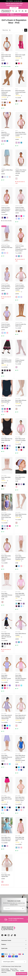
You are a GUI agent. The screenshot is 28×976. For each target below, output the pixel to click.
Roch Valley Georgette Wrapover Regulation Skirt (20, 557)
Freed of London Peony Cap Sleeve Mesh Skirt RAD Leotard (19, 288)
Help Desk (3, 972)
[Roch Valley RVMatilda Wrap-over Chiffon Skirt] (6, 743)
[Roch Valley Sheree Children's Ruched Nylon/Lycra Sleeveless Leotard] (20, 743)
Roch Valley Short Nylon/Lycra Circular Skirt (6, 799)
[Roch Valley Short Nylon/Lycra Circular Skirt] (6, 785)
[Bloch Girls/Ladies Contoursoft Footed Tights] (20, 78)
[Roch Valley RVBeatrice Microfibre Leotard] (6, 663)
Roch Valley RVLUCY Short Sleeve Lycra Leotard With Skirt (20, 717)
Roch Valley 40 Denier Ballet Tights (20, 401)
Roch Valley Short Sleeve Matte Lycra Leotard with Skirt (6, 839)
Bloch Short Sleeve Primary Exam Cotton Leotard (20, 134)
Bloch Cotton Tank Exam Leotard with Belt (6, 56)
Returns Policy (13, 969)
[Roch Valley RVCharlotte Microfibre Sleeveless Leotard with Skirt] (20, 663)
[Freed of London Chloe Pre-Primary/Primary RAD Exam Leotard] (20, 233)
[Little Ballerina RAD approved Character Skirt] (6, 348)
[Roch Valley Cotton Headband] (20, 465)
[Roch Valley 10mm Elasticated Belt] (6, 388)
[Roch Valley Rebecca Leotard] (20, 621)
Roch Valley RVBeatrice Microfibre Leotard (6, 677)
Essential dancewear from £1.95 (14, 5)
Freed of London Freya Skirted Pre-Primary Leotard (5, 287)
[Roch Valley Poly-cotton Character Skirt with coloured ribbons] (6, 621)
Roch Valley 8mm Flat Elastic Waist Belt (6, 439)
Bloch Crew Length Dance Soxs (20, 55)
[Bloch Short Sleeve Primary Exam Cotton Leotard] (20, 120)
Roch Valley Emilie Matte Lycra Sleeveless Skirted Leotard (6, 558)
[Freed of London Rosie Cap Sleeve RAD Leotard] (6, 312)
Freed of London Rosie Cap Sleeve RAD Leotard (5, 326)
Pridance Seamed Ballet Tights (19, 361)
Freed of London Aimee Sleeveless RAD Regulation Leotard (5, 210)
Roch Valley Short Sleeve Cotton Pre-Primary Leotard (20, 799)
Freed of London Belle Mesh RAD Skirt (6, 246)
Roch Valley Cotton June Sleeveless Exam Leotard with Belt (6, 517)
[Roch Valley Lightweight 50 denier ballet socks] (6, 581)
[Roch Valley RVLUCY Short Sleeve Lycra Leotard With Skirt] (20, 703)
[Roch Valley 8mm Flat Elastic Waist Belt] (6, 426)
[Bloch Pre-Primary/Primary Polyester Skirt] (6, 120)
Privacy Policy (15, 970)
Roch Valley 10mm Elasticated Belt (6, 401)
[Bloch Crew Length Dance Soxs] (20, 42)
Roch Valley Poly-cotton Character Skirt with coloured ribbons (6, 636)
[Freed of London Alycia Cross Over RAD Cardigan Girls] (20, 195)
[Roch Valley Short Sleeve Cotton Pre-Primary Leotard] (20, 785)
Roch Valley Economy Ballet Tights (20, 515)
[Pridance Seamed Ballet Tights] (20, 348)
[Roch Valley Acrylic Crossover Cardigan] (20, 426)
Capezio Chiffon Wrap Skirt (6, 170)
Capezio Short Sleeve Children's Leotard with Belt (20, 171)
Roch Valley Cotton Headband (20, 478)
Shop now (14, 7)
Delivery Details (5, 969)
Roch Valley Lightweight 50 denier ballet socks (6, 595)
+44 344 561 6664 (18, 1)
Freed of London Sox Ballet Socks (20, 325)
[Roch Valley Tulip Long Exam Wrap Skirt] (20, 825)
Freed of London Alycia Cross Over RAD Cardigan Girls (20, 209)
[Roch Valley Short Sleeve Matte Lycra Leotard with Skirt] (6, 825)
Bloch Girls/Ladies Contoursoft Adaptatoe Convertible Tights (6, 93)
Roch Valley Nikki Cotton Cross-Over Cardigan (20, 595)
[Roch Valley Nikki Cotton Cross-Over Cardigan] (20, 581)
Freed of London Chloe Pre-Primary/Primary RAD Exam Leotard (20, 248)
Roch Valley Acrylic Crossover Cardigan (20, 439)
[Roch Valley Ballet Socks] (6, 465)
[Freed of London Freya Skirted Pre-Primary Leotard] (6, 273)
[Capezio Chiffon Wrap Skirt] (6, 157)
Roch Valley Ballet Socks (5, 478)
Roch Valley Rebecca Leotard (20, 634)
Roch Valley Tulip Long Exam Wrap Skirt (19, 839)
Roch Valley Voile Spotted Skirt (5, 875)
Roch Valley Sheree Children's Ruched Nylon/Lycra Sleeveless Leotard (20, 758)
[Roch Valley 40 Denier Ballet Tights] (20, 388)
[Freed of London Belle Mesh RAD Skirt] (6, 233)
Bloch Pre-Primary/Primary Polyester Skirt (5, 134)
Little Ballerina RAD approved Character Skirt (6, 362)
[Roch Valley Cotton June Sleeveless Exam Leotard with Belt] (6, 502)
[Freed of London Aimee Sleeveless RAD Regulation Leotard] (6, 195)
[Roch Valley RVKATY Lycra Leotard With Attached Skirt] (6, 703)
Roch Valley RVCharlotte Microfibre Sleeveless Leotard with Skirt (20, 678)
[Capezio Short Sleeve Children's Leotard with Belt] (20, 157)
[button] (22, 11)
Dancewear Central (9, 966)
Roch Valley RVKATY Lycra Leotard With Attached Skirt (6, 717)
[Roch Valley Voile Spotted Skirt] (6, 862)
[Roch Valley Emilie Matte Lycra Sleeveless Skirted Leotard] (6, 543)
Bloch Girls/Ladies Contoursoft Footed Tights (20, 92)
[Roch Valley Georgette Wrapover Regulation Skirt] (20, 543)
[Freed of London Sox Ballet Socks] (20, 312)
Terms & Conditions (6, 970)
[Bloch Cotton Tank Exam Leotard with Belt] (6, 42)
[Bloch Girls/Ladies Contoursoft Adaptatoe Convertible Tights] (6, 78)
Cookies (22, 970)
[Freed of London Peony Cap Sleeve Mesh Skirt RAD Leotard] (20, 273)
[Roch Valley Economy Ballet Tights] (20, 502)
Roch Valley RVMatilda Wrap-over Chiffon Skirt (6, 757)
